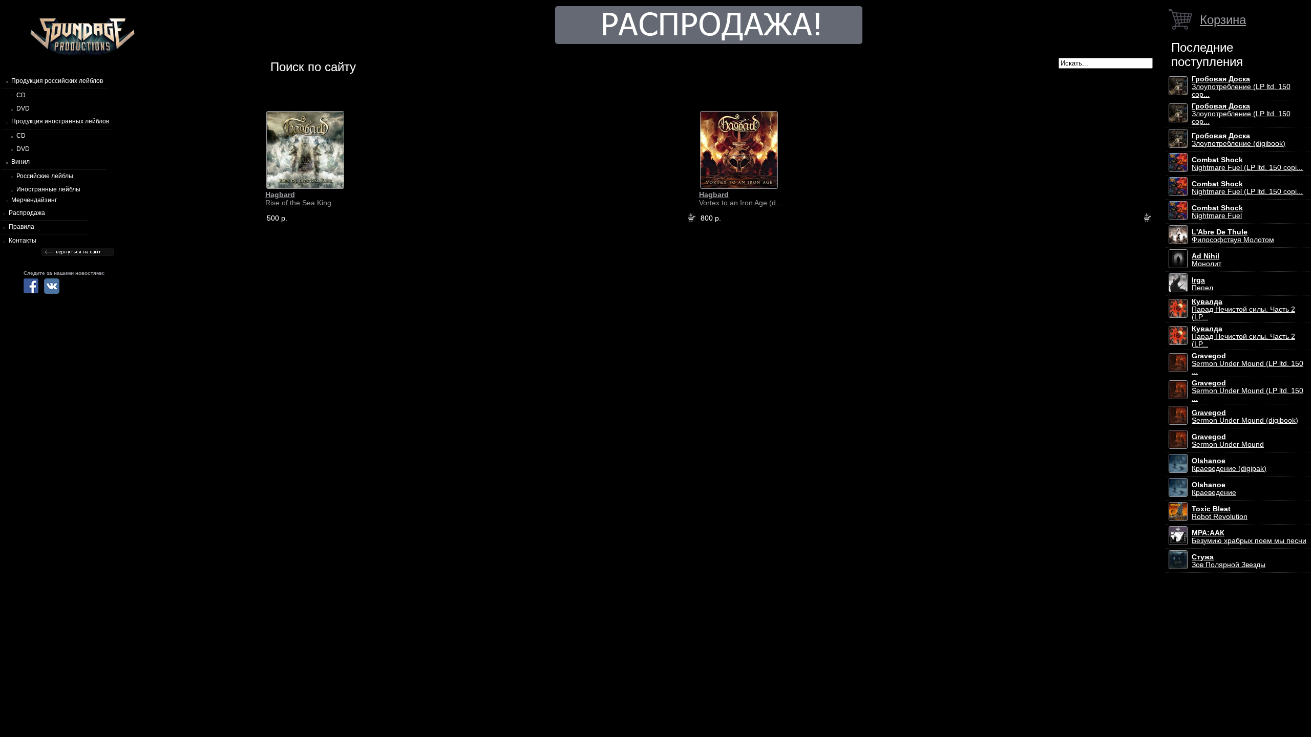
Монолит (1206, 260)
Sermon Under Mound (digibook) (1245, 416)
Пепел (1202, 284)
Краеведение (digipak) (1229, 464)
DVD (23, 108)
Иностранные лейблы (48, 189)
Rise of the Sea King (298, 198)
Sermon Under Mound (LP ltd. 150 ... (1247, 363)
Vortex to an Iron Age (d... (740, 198)
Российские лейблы (44, 176)
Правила (21, 226)
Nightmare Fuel (1217, 212)
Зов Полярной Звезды (1228, 561)
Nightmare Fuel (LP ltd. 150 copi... (1247, 163)
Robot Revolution (1219, 513)
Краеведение (1214, 488)
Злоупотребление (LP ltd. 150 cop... (1241, 86)
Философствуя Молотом (1233, 236)
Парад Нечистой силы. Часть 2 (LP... (1243, 309)
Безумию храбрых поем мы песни (1249, 537)
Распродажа (27, 212)
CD (21, 95)
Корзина (1223, 20)
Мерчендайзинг (34, 200)
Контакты (22, 240)
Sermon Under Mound (1228, 440)
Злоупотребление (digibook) (1238, 139)
